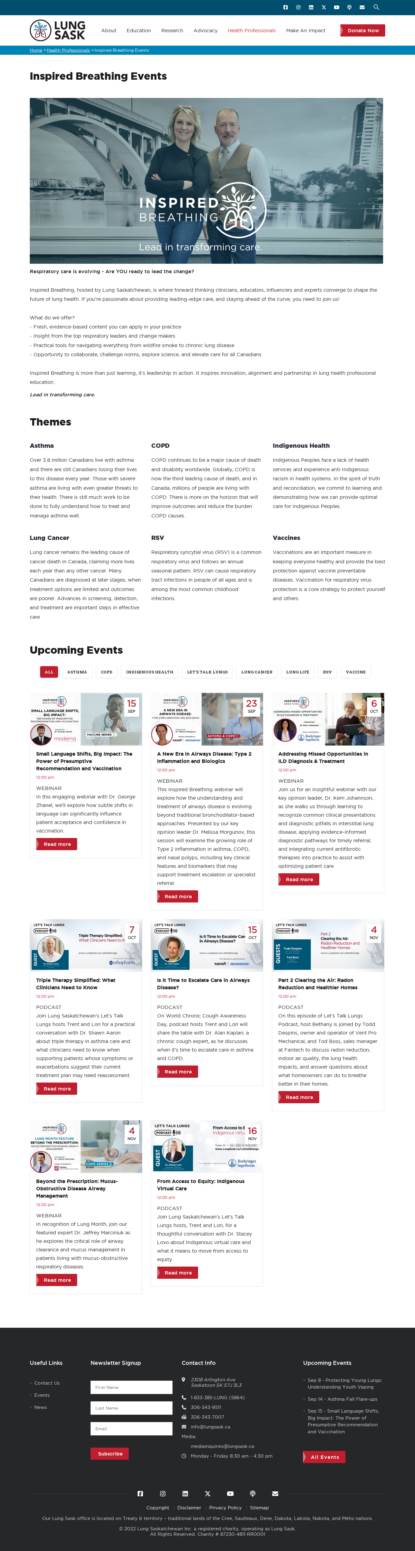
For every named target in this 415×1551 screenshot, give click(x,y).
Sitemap (259, 1507)
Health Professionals (252, 30)
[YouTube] (337, 7)
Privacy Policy (226, 1507)
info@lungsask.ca (210, 1426)
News (40, 1407)
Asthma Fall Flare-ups (352, 1399)
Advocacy (206, 30)
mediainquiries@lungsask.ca (222, 1446)
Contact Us (47, 1383)
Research (172, 30)
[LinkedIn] (312, 7)
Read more (57, 844)
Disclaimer (190, 1507)
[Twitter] (324, 7)
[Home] (57, 30)
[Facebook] (286, 7)
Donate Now (363, 30)
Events (42, 1395)
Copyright (158, 1507)
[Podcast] (350, 7)
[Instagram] (299, 7)
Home (36, 50)
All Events (325, 1457)
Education (139, 30)
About (108, 30)
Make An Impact (305, 30)
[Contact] (363, 7)
